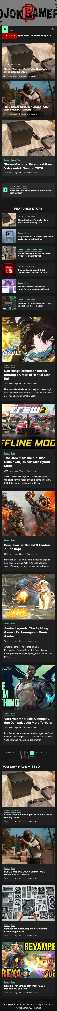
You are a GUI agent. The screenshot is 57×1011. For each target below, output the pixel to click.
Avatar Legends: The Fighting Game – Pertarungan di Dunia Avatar (26, 632)
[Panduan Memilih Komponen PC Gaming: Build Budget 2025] (28, 903)
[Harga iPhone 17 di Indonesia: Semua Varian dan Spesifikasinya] (9, 236)
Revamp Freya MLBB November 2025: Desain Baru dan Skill (25, 987)
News (25, 187)
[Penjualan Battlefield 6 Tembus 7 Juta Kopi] (28, 513)
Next (32, 757)
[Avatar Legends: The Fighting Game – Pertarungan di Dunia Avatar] (28, 597)
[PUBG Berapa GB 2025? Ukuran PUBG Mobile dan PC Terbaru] (28, 846)
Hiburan (34, 250)
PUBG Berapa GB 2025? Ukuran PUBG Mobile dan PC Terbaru (26, 108)
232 (24, 757)
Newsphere (21, 1008)
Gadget (12, 187)
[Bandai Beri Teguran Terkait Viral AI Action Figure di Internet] (9, 253)
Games (18, 187)
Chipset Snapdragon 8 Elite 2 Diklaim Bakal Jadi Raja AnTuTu (32, 271)
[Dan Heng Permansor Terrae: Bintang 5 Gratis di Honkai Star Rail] (28, 339)
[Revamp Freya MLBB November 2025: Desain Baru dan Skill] (28, 960)
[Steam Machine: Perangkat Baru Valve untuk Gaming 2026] (28, 138)
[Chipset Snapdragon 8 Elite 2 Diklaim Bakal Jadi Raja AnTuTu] (9, 269)
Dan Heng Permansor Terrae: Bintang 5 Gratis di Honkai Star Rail (27, 374)
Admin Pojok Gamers (29, 173)
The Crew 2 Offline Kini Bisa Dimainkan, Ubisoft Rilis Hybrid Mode (27, 462)
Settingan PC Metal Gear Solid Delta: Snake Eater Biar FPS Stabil (35, 304)
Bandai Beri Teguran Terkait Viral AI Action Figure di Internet (34, 254)
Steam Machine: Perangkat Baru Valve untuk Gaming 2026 (26, 70)
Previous (10, 753)
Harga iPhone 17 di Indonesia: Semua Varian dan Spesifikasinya (35, 237)
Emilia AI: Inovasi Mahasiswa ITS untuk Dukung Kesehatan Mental (33, 287)
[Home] (5, 29)
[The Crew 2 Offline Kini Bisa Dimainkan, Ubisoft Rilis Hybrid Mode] (28, 426)
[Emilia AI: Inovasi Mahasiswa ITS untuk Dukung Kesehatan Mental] (9, 286)
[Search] (53, 29)
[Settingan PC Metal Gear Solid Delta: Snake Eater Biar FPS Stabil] (9, 303)
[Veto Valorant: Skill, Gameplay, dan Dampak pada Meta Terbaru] (28, 687)
